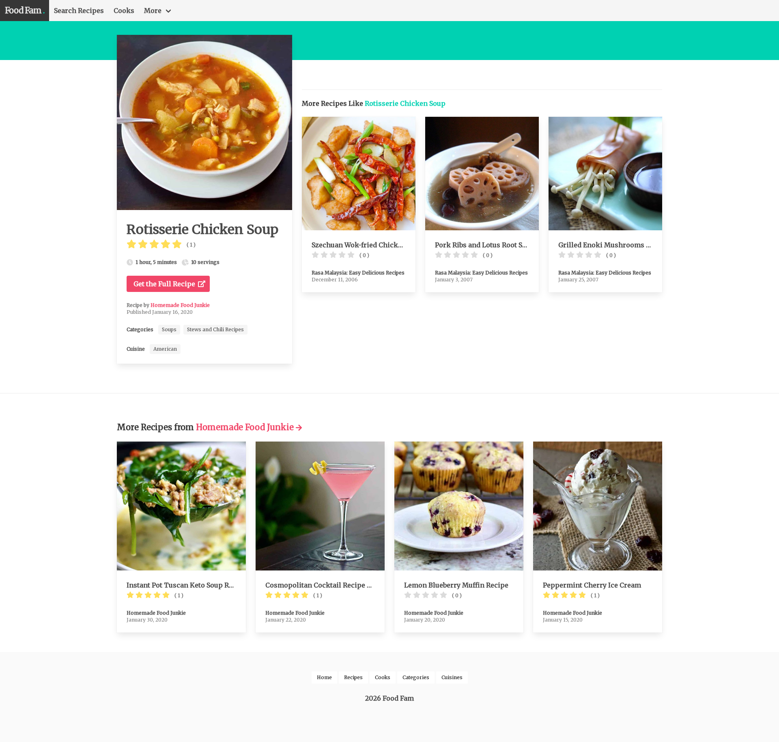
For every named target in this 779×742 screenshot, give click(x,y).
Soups (169, 329)
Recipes (353, 677)
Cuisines (452, 677)
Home (324, 677)
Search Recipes (79, 10)
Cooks (124, 10)
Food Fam (24, 10)
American (165, 349)
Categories (415, 677)
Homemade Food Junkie (180, 305)
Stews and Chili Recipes (215, 329)
